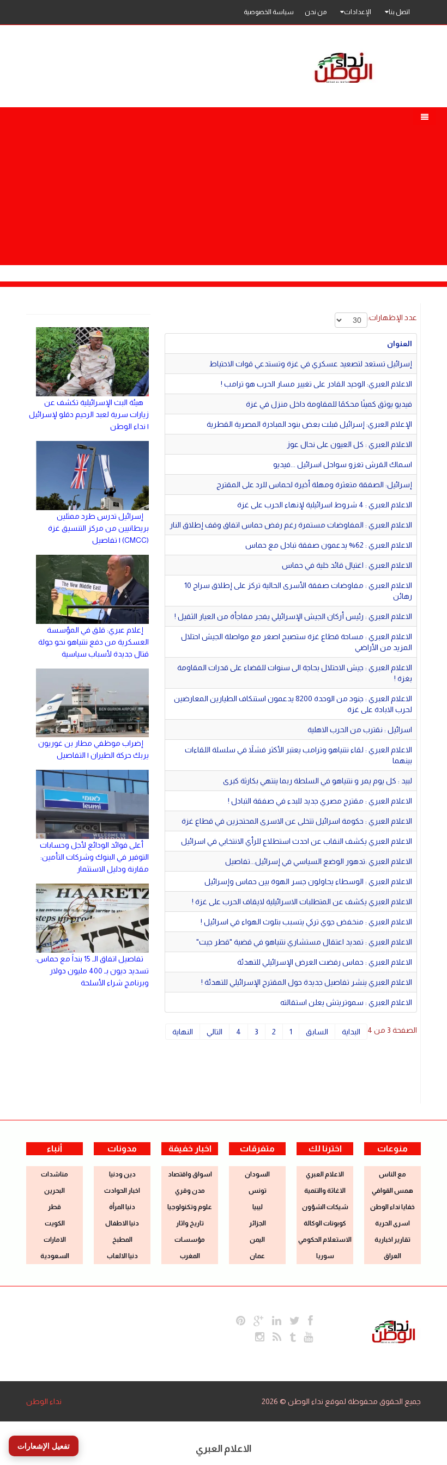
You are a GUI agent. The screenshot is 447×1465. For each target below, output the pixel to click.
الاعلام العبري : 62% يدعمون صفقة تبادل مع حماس (328, 545)
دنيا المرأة (122, 1207)
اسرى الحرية (392, 1223)
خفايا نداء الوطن (392, 1207)
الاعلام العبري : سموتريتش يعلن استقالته (346, 1002)
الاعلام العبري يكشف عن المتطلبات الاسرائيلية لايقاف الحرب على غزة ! (302, 901)
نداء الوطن (44, 1401)
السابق (317, 1031)
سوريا (325, 1256)
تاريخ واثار (190, 1223)
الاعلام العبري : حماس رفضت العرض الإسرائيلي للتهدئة (324, 962)
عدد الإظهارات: (392, 317)
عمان (257, 1256)
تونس (258, 1190)
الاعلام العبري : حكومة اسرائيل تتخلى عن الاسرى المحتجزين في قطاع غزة (297, 821)
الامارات (55, 1239)
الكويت (55, 1223)
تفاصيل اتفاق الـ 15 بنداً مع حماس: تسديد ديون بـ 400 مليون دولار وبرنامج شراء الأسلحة (92, 970)
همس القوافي (392, 1190)
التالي (214, 1031)
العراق (392, 1256)
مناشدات (54, 1174)
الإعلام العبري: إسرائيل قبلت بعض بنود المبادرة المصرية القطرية (309, 424)
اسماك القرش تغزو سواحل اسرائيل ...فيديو (342, 464)
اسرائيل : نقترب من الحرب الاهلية (359, 729)
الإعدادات (357, 12)
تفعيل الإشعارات (43, 1446)
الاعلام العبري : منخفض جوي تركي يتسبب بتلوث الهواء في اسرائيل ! (306, 921)
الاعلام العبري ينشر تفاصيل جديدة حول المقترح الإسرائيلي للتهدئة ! (306, 982)
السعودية (54, 1256)
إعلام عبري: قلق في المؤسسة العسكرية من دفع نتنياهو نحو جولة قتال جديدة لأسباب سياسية (93, 642)
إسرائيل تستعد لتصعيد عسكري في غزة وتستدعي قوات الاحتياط (310, 363)
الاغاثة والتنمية (325, 1190)
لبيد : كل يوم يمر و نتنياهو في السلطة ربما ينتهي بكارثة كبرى (317, 780)
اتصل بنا (399, 12)
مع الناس (392, 1174)
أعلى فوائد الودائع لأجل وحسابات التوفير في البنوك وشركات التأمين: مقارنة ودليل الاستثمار (94, 857)
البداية (351, 1031)
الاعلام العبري (325, 1174)
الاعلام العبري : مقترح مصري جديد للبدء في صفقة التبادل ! (320, 800)
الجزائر (257, 1223)
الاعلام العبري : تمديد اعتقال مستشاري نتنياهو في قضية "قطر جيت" (304, 941)
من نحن (316, 12)
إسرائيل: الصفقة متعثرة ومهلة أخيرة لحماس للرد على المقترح (314, 484)
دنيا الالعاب (122, 1256)
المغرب (190, 1256)
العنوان (399, 343)
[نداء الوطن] (393, 1330)
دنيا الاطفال (122, 1223)
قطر (54, 1207)
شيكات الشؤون (325, 1207)
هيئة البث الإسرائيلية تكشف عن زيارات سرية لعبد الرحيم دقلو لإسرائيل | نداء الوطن (89, 414)
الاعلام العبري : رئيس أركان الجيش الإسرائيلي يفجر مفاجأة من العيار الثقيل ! (293, 616)
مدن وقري (190, 1190)
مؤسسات (189, 1239)
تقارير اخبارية (392, 1239)
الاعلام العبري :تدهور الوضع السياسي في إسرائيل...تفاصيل (318, 861)
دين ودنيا (122, 1174)
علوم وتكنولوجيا (189, 1207)
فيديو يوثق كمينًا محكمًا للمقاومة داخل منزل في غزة (329, 404)
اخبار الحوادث (122, 1190)
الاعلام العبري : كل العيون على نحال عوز (349, 444)
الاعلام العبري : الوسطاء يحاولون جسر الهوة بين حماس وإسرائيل (308, 881)
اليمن (257, 1239)
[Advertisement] (223, 183)
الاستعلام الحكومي (325, 1239)
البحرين (54, 1190)
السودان (257, 1174)
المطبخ (122, 1239)
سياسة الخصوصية (269, 12)
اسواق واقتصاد (190, 1174)
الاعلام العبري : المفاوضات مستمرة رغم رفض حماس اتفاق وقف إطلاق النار (291, 524)
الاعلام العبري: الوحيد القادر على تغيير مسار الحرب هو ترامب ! (316, 383)
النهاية (182, 1031)
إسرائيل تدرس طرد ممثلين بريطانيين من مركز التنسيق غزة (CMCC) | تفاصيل (98, 528)
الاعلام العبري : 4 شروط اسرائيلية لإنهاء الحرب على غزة (324, 504)
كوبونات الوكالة (325, 1223)
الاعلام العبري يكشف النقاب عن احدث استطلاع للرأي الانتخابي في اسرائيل (296, 841)
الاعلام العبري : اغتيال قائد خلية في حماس (347, 565)
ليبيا (257, 1207)
